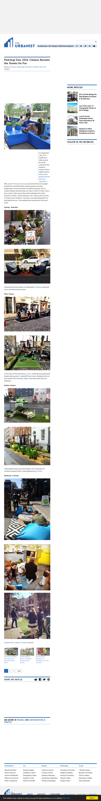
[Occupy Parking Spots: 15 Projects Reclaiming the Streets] (27, 652)
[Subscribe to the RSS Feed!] (90, 46)
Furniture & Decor (47, 773)
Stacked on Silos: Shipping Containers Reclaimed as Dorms (87, 131)
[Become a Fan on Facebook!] (77, 46)
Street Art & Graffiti (29, 781)
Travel (44, 67)
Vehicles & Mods (65, 778)
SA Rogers (13, 67)
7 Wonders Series (84, 770)
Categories (55, 794)
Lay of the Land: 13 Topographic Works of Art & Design (87, 108)
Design (54, 46)
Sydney (38, 287)
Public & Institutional (11, 781)
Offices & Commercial (11, 778)
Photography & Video (29, 775)
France (28, 374)
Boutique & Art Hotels (85, 773)
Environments (68, 46)
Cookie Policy (93, 794)
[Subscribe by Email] (94, 46)
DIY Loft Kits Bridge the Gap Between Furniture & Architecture (88, 96)
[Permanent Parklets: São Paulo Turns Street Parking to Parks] (11, 652)
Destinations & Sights (31, 67)
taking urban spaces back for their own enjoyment (44, 177)
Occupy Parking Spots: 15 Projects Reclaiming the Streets (25, 659)
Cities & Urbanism (10, 773)
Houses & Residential (11, 775)
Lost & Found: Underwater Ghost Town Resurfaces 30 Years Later (86, 119)
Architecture (42, 46)
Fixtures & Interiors (48, 770)
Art (49, 46)
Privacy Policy (81, 794)
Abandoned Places (10, 770)
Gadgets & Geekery (66, 773)
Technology (64, 766)
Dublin (40, 471)
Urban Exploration (84, 781)
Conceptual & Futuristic (67, 770)
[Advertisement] (50, 17)
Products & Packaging (48, 781)
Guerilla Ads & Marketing (49, 778)
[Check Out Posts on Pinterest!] (85, 46)
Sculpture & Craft (28, 778)
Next (19, 671)
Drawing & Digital (28, 770)
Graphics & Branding (48, 775)
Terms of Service (69, 794)
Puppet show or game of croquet (15, 642)
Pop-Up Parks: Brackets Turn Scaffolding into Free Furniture (42, 659)
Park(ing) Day (18, 184)
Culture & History (84, 775)
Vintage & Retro (65, 781)
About (30, 794)
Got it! (92, 798)
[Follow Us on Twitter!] (81, 46)
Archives (41, 794)
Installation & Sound (29, 773)
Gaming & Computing (67, 775)
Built (61, 46)
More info (66, 798)
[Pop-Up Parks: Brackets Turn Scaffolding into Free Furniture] (43, 652)
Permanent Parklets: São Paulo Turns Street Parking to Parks (10, 659)
